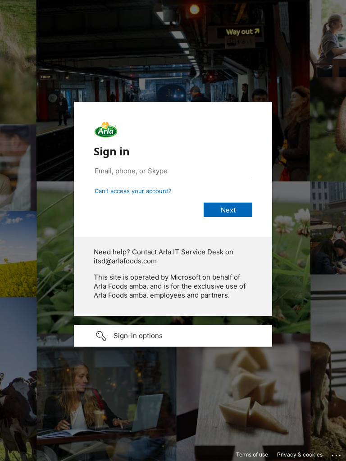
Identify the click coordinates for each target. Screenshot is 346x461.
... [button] (337, 453)
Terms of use (252, 454)
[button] (173, 336)
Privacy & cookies (300, 454)
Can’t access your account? (133, 190)
